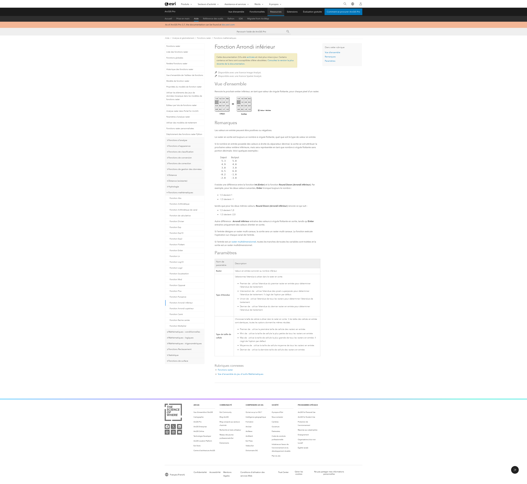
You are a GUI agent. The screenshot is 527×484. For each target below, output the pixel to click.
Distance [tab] (172, 175)
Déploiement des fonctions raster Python (184, 134)
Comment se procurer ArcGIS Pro (343, 11)
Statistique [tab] (173, 355)
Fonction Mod (176, 279)
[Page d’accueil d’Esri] (170, 4)
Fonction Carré (176, 314)
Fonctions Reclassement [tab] (179, 349)
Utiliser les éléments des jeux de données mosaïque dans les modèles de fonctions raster (184, 96)
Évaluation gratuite (312, 11)
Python (231, 18)
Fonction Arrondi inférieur (181, 303)
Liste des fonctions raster (177, 52)
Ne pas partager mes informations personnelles (329, 473)
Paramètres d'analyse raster (178, 117)
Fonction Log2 (176, 268)
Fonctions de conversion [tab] (180, 157)
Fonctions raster (204, 38)
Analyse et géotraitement (183, 38)
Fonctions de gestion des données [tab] (185, 169)
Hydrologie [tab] (173, 186)
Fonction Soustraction (179, 274)
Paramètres (330, 61)
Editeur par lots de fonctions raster (181, 105)
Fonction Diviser (177, 221)
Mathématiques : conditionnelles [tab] (184, 332)
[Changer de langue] (352, 4)
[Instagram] (173, 432)
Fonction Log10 (176, 262)
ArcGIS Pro (170, 11)
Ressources (275, 11)
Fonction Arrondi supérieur (182, 308)
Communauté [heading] (226, 405)
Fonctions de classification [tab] (181, 152)
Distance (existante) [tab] (177, 181)
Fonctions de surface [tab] (178, 361)
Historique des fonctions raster (179, 69)
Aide (196, 18)
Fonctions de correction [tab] (179, 163)
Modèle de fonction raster (177, 81)
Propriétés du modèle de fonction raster (184, 87)
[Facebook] (167, 426)
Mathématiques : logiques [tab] (181, 337)
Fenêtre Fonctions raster (176, 63)
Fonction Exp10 (176, 233)
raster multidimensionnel (243, 241)
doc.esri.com (228, 24)
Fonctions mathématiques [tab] (180, 192)
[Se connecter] (360, 4)
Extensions (292, 11)
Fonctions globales (174, 58)
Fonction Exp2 (176, 239)
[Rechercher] (345, 4)
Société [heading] (275, 405)
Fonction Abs (175, 198)
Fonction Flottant (177, 244)
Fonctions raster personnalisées (180, 128)
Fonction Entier (176, 250)
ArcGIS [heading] (196, 405)
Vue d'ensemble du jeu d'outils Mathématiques (240, 374)
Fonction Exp (175, 227)
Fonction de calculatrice (180, 215)
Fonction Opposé (177, 285)
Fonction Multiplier (178, 326)
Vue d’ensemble (236, 11)
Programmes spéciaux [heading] (308, 405)
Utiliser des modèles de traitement (181, 123)
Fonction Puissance (178, 297)
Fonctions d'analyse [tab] (177, 140)
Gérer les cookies (299, 473)
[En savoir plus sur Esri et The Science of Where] (173, 413)
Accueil (168, 18)
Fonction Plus (175, 291)
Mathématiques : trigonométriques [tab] (185, 343)
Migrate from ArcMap (258, 18)
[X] (173, 426)
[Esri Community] (167, 432)
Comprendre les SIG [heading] (254, 405)
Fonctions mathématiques (225, 38)
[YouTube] (179, 432)
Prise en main (183, 18)
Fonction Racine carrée (180, 320)
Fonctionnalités (257, 11)
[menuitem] (204, 412)
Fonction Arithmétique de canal (183, 210)
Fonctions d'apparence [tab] (179, 146)
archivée (251, 57)
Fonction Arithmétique (179, 204)
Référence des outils (213, 18)
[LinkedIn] (179, 426)
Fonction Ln (175, 256)
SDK (241, 18)
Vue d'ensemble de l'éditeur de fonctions (184, 75)
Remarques (330, 56)
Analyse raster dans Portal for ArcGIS (182, 111)
